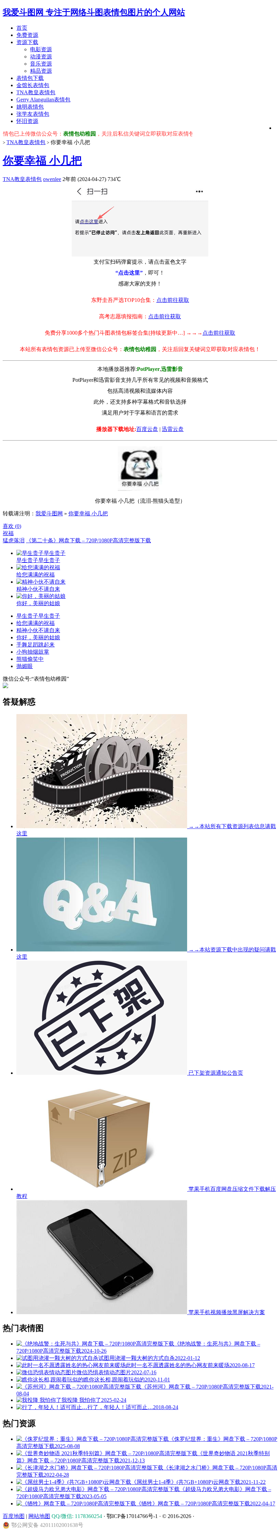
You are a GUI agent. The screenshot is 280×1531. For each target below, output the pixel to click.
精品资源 (41, 71)
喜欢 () (12, 526)
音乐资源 (41, 64)
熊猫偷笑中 (30, 659)
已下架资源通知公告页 (215, 1073)
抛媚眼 (24, 666)
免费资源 (27, 35)
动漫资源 (41, 56)
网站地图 (39, 1516)
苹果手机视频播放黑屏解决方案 (226, 1312)
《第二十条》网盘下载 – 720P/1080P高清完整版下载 (88, 540)
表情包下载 (30, 78)
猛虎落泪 (14, 540)
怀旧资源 (27, 121)
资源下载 (27, 42)
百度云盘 (147, 429)
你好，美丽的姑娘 (38, 637)
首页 (21, 28)
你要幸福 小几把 (42, 160)
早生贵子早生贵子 (38, 616)
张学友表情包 (32, 114)
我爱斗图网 (49, 513)
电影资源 (41, 49)
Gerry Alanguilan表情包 (43, 99)
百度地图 (14, 1516)
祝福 (8, 533)
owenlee (52, 179)
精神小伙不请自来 (38, 630)
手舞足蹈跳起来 (35, 645)
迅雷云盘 (173, 429)
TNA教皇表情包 (35, 92)
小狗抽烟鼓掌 (32, 652)
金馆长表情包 (32, 85)
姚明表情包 (30, 107)
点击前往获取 (172, 300)
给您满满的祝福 (35, 623)
